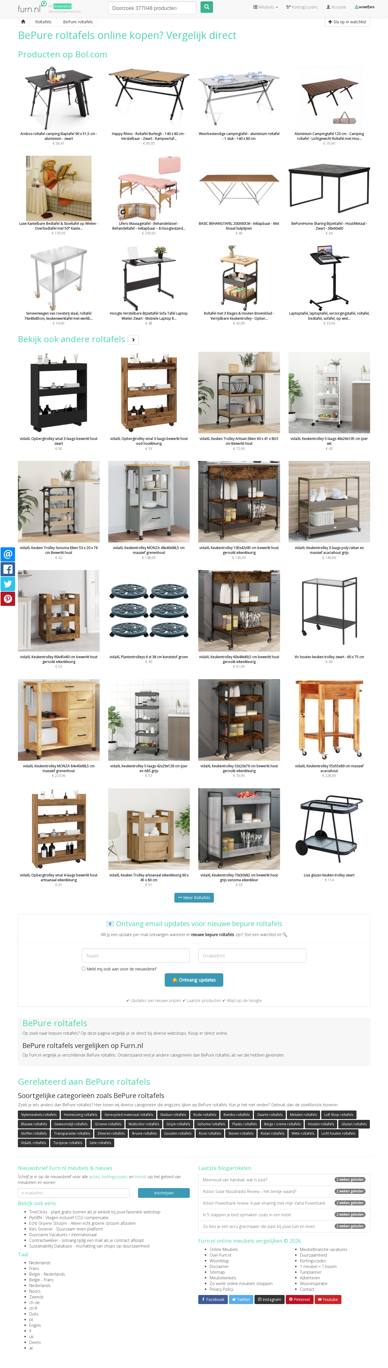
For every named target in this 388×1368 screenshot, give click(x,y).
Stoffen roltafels (34, 1133)
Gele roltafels (100, 1142)
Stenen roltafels (240, 1133)
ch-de (34, 1302)
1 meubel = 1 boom (318, 1266)
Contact (307, 1289)
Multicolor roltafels (144, 1124)
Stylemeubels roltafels (39, 1114)
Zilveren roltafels (111, 1133)
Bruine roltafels (144, 1133)
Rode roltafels (204, 1114)
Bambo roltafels (237, 1114)
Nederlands (40, 1262)
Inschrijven (164, 1193)
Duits (34, 1314)
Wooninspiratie (313, 1283)
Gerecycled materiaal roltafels (129, 1114)
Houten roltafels (321, 1124)
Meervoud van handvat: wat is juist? (283, 1179)
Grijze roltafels (178, 1124)
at (31, 1348)
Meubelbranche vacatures (323, 1249)
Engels (35, 1325)
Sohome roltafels (211, 1124)
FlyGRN (35, 1217)
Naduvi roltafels (173, 1114)
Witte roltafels (303, 1133)
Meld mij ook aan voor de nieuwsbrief (120, 969)
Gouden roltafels (177, 1133)
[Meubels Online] (23, 21)
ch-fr (33, 1308)
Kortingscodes (313, 1260)
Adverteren (310, 1277)
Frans (34, 1268)
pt (31, 1319)
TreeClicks (38, 1212)
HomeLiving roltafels (80, 1114)
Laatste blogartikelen (224, 1168)
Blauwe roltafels (34, 1124)
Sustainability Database (50, 1246)
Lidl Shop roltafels (338, 1114)
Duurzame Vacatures (48, 1234)
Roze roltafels (210, 1133)
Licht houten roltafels (338, 1133)
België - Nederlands (47, 1274)
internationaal (84, 1234)
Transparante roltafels (72, 1133)
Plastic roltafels (244, 1124)
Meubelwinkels (223, 1277)
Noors (35, 1291)
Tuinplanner (310, 1272)
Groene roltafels (108, 1124)
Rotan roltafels (272, 1133)
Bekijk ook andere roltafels (73, 339)
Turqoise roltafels (67, 1142)
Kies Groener (41, 1229)
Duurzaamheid (313, 1255)
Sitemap (217, 1272)
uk (31, 1336)
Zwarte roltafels (270, 1114)
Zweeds (36, 1297)
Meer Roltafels (196, 897)
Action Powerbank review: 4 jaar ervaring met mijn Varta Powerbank (283, 1203)
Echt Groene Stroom (48, 1223)
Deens (35, 1342)
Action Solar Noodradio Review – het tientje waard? (283, 1191)
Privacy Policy (221, 1289)
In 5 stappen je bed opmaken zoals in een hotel (283, 1214)
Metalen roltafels (303, 1114)
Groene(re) (62, 6)
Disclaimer (219, 1266)
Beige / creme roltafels (282, 1124)
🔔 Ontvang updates (194, 980)
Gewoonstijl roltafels (70, 1124)
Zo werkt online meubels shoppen (241, 1283)
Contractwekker (43, 1240)
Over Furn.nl (220, 1255)
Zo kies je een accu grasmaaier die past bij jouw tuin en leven (283, 1226)
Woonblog (219, 1260)
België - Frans (41, 1279)
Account (338, 7)
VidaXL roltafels (33, 1142)
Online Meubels (224, 1249)
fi (30, 1331)
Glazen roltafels (354, 1124)
